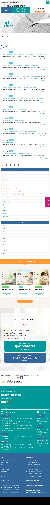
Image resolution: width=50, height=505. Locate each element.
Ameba (9, 402)
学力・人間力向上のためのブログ (8, 466)
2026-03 (5, 238)
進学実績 (5, 179)
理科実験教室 (6, 201)
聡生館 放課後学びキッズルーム (33, 480)
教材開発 (5, 210)
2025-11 (5, 250)
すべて (4, 172)
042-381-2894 (22, 10)
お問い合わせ (39, 11)
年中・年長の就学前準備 (33, 460)
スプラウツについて (5, 480)
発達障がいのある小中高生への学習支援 (11, 485)
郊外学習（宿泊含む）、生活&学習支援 (11, 489)
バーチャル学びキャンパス (9, 185)
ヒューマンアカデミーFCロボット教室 (12, 191)
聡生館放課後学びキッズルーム (10, 188)
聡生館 (4, 176)
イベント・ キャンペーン (47, 202)
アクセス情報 (4, 471)
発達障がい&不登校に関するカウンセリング (11, 492)
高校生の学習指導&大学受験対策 (34, 471)
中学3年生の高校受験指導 (33, 469)
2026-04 (5, 235)
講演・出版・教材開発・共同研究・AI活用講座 (36, 492)
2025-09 (5, 253)
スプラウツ (5, 182)
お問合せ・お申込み (5, 469)
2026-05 (5, 231)
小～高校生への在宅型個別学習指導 (35, 473)
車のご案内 (3, 476)
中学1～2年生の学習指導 (33, 466)
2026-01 (5, 244)
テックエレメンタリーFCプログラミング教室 (13, 194)
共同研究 (5, 213)
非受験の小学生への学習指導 (33, 462)
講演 (4, 204)
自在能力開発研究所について (7, 460)
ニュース (3, 464)
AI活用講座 (5, 216)
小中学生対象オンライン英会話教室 (11, 198)
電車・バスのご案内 (5, 474)
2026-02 (5, 241)
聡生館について (29, 457)
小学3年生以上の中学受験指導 (34, 464)
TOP (2, 36)
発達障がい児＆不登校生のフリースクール (11, 487)
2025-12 (5, 247)
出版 (4, 207)
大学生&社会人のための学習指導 (34, 476)
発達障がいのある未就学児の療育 (9, 482)
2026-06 (5, 228)
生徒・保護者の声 (4, 462)
